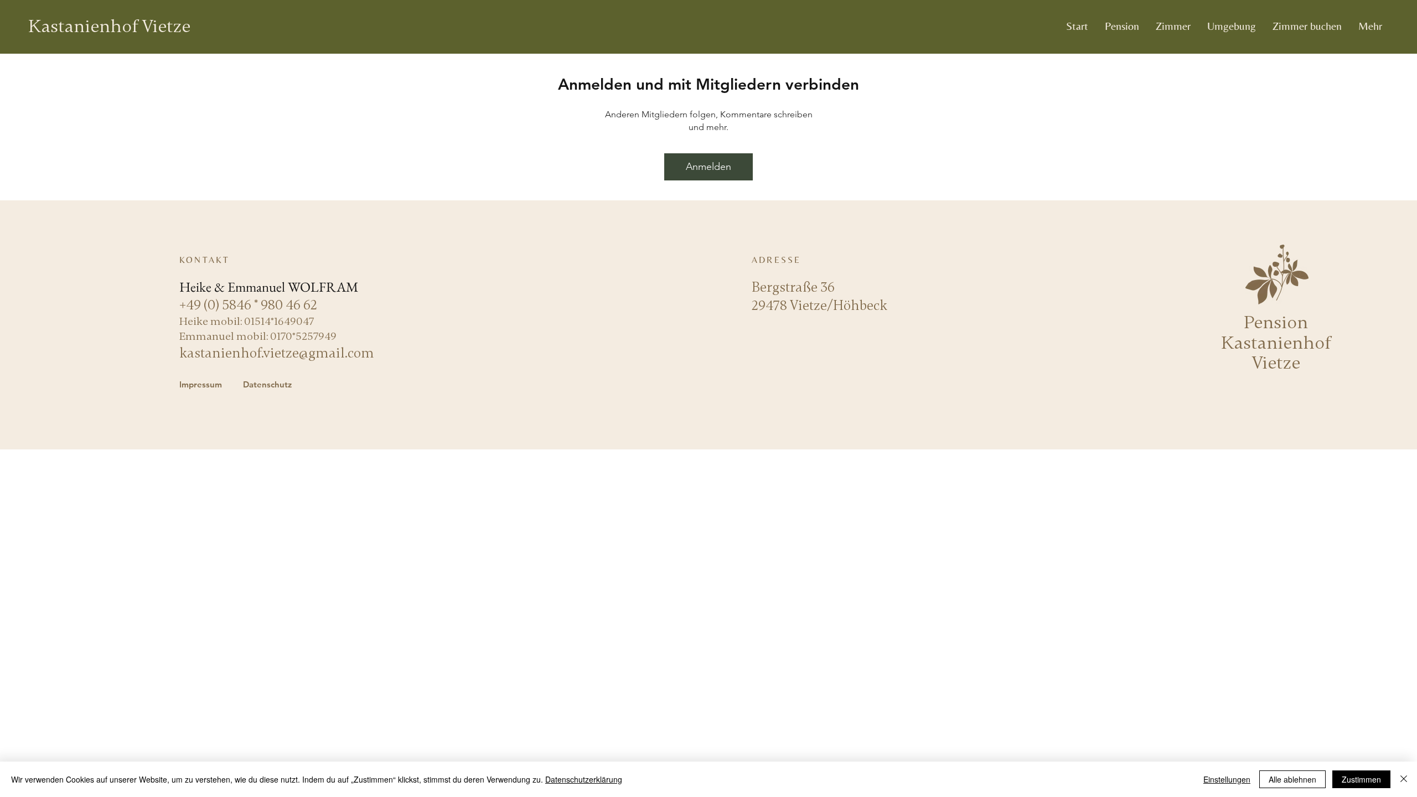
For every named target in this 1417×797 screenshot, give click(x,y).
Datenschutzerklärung (583, 779)
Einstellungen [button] (1226, 779)
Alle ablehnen (1292, 779)
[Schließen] (1403, 779)
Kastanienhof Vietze (109, 26)
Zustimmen (1361, 779)
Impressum (200, 384)
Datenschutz (267, 384)
